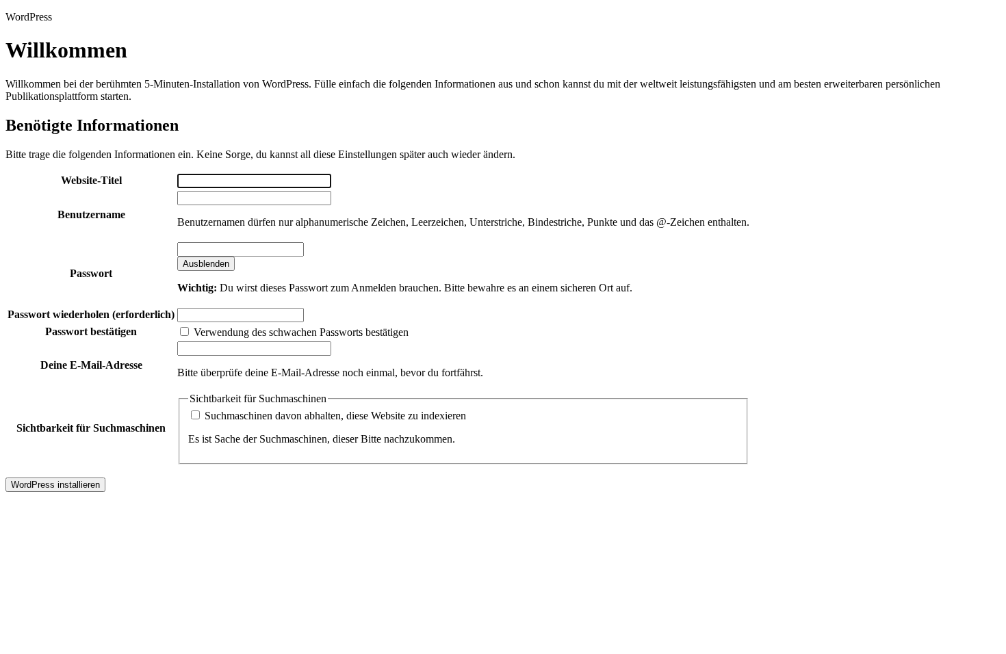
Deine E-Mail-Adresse (91, 365)
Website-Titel (91, 180)
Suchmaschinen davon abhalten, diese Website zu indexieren (334, 415)
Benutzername (91, 214)
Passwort (91, 273)
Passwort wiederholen (91, 314)
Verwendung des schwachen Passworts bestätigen (300, 332)
